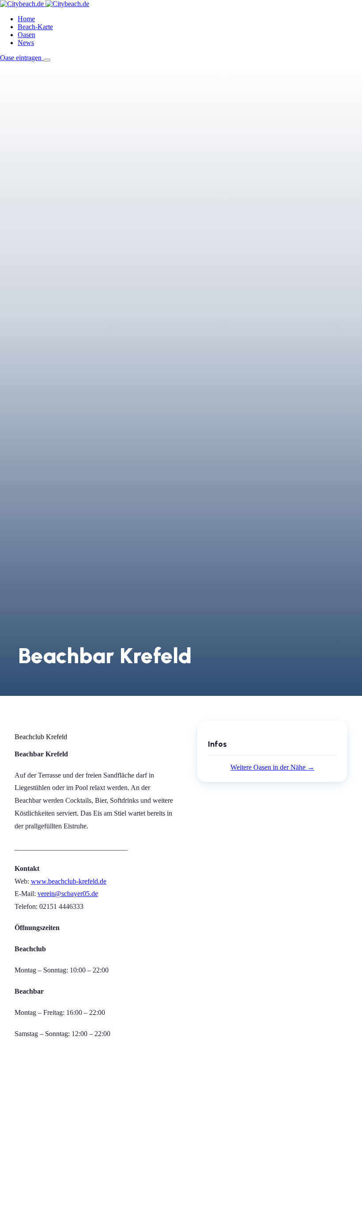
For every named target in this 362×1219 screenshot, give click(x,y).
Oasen (26, 34)
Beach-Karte (35, 26)
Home (26, 19)
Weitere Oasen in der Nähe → (272, 767)
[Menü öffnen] (46, 60)
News (26, 42)
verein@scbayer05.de (68, 893)
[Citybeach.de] (44, 4)
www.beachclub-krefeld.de (68, 881)
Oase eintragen (21, 57)
